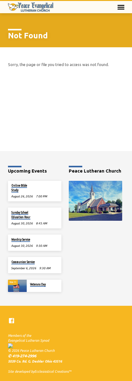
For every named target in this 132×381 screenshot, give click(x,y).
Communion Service (23, 262)
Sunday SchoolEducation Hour (20, 215)
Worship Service (20, 239)
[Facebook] (11, 321)
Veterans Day (38, 284)
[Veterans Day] (17, 286)
